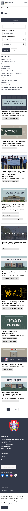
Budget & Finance (6, 59)
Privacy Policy (4, 487)
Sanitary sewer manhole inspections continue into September (14, 112)
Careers (3, 460)
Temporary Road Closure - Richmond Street (11, 332)
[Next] (20, 409)
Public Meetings (5, 78)
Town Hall (8, 448)
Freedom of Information (7, 490)
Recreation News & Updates (10, 216)
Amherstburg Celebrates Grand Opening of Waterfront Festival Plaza (13, 206)
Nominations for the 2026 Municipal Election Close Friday (14, 243)
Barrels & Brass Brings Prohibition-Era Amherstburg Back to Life (14, 302)
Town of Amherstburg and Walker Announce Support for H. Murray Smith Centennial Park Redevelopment (14, 173)
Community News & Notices (10, 118)
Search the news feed (9, 24)
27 (16, 409)
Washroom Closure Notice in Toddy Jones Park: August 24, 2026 (14, 142)
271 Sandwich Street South (15, 439)
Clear (14, 50)
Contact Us (4, 458)
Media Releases (5, 68)
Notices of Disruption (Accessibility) (11, 73)
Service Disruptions (6, 85)
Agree (5, 508)
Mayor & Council (7, 369)
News (3, 456)
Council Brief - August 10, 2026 (12, 364)
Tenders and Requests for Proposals (11, 87)
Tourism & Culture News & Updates (12, 219)
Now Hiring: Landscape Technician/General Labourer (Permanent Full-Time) (12, 394)
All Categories (5, 56)
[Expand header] (25, 3)
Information (7, 446)
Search (6, 50)
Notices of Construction (9, 341)
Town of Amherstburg (10, 115)
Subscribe (14, 20)
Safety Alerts (5, 82)
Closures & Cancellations (10, 148)
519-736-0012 (10, 445)
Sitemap (3, 493)
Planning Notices (6, 75)
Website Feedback (8, 467)
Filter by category (8, 30)
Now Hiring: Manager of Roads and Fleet (14, 272)
